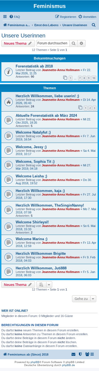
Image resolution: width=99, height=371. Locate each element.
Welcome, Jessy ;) (31, 147)
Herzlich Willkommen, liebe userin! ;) (47, 96)
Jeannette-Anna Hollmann (61, 70)
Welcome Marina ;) (31, 239)
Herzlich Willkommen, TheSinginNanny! (50, 205)
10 (93, 78)
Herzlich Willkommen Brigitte (41, 253)
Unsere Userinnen (23, 36)
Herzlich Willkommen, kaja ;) (40, 191)
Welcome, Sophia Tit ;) (35, 161)
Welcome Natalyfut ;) (33, 132)
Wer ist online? (14, 310)
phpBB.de (68, 365)
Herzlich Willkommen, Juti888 (41, 268)
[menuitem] (14, 16)
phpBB (35, 362)
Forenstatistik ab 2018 (34, 66)
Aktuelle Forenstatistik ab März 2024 (46, 115)
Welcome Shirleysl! (32, 222)
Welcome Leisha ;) (31, 176)
